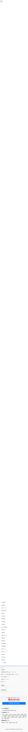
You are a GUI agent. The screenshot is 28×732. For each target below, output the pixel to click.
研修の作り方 (4, 635)
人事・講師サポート (5, 676)
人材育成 (3, 602)
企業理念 (3, 605)
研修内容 (3, 638)
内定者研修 (3, 610)
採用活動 (3, 624)
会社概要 (3, 669)
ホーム (2, 667)
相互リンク (3, 681)
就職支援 (3, 618)
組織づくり (3, 648)
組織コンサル (4, 651)
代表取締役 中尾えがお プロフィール (8, 672)
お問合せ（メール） (5, 679)
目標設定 (3, 632)
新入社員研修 (4, 627)
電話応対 (3, 659)
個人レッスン (4, 607)
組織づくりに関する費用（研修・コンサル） (10, 674)
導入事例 (3, 616)
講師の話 (3, 654)
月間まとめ (3, 629)
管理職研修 (3, 643)
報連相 (2, 613)
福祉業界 (3, 640)
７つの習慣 (3, 662)
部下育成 (3, 657)
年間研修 (3, 621)
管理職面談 (3, 646)
